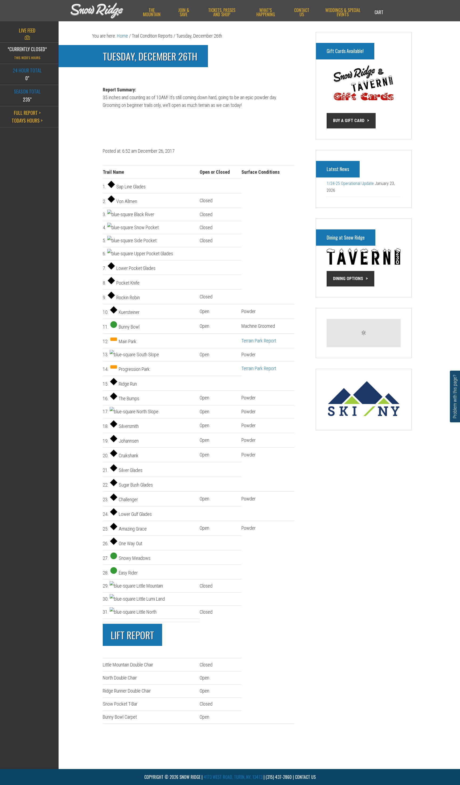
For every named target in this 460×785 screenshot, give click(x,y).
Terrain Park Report (258, 340)
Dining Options (348, 278)
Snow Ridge (102, 11)
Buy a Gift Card (348, 120)
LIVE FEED (27, 30)
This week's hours (27, 57)
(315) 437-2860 (279, 777)
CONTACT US (305, 777)
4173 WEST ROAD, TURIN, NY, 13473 (233, 777)
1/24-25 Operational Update (350, 183)
